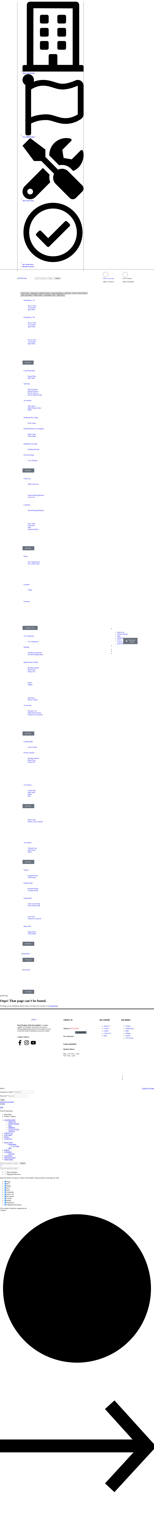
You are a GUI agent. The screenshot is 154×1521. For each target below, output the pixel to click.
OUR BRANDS (9, 1120)
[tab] (25, 293)
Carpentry (27, 505)
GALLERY (8, 1135)
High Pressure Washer (31, 662)
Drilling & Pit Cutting (31, 417)
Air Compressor (29, 636)
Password (4, 1096)
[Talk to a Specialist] (105, 274)
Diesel (26, 556)
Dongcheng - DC (29, 317)
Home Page (54, 1006)
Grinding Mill (28, 741)
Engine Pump (28, 883)
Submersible (28, 898)
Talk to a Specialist (108, 278)
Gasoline (26, 584)
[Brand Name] (25, 954)
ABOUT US (8, 1133)
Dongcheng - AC (29, 300)
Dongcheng (12, 1144)
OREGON (12, 1122)
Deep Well (27, 926)
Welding (26, 647)
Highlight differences (13, 1174)
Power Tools (8, 1142)
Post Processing (29, 455)
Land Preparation (29, 371)
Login (2, 1100)
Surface (26, 870)
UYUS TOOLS (13, 1129)
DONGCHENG (13, 1124)
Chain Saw (27, 478)
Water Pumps (8, 1159)
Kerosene (27, 601)
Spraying (27, 384)
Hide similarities (11, 1172)
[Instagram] (26, 1042)
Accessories (27, 400)
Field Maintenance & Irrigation (34, 429)
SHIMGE (11, 1127)
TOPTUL (11, 1131)
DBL (1, 1107)
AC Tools (16, 1146)
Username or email (7, 1092)
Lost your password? (7, 1102)
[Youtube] (33, 1042)
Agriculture (8, 1152)
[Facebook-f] (20, 1042)
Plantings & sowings (30, 444)
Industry (7, 1150)
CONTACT (8, 1139)
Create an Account (148, 1088)
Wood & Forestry (10, 1157)
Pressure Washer (29, 753)
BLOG (6, 1137)
